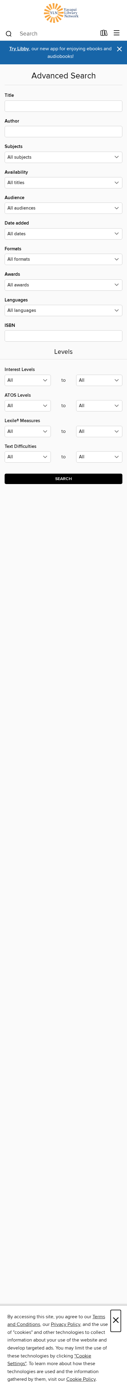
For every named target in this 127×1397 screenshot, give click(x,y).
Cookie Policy (81, 1379)
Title (9, 95)
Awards (12, 274)
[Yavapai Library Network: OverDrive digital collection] (63, 13)
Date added (17, 223)
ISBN (10, 325)
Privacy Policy (65, 1324)
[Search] (9, 33)
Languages (16, 300)
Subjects (14, 147)
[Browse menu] (116, 33)
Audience (14, 198)
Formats (13, 249)
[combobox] (50, 33)
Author (12, 121)
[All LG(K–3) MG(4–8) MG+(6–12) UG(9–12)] (28, 383)
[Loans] (104, 34)
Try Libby (19, 49)
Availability (16, 172)
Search (63, 479)
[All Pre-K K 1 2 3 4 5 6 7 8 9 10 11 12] (28, 459)
